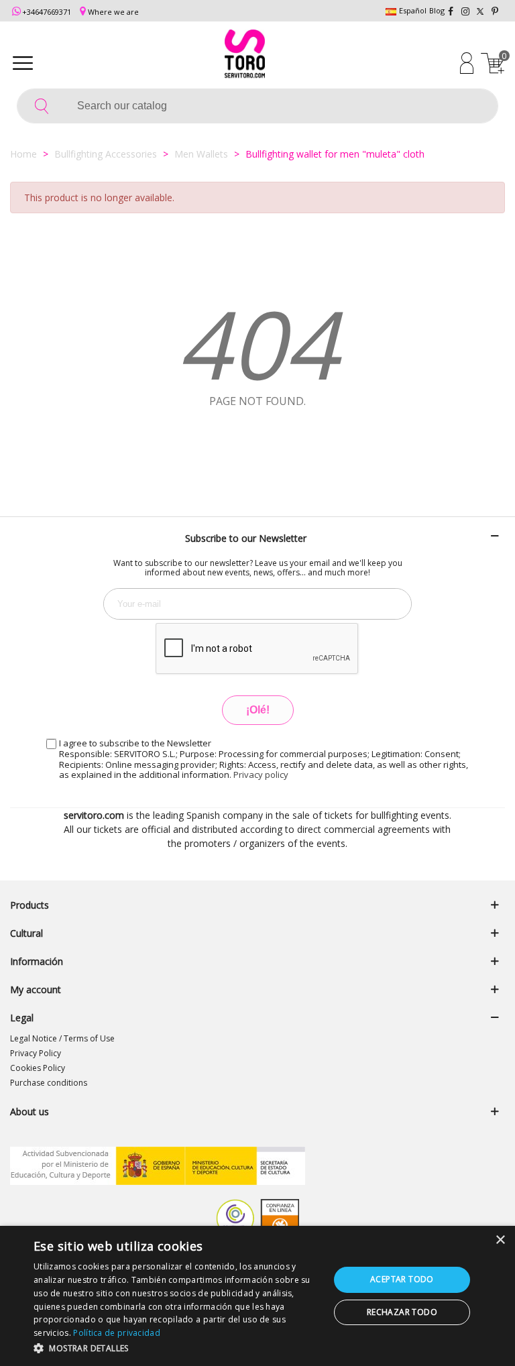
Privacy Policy (35, 1053)
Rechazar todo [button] (402, 1312)
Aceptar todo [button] (402, 1279)
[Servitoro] (245, 56)
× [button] (500, 1240)
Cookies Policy (37, 1068)
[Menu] (23, 62)
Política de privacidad (116, 1333)
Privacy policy (260, 775)
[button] (177, 1348)
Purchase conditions (48, 1082)
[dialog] (257, 1296)
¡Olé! (258, 710)
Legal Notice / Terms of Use (62, 1038)
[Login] (466, 62)
